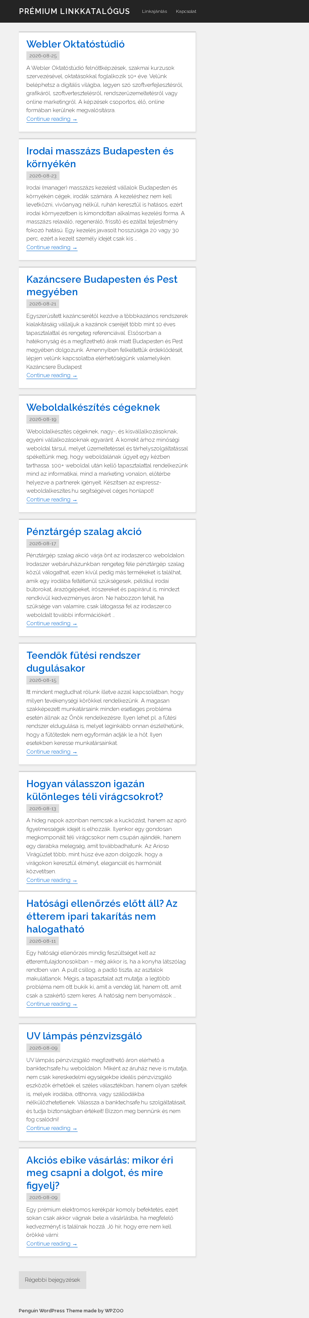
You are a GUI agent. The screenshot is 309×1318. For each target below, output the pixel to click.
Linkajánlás (154, 11)
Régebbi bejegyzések (52, 1279)
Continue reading (52, 119)
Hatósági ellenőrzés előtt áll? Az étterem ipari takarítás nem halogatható (101, 916)
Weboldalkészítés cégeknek (93, 407)
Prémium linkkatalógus (74, 11)
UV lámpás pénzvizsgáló (84, 1036)
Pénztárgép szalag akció (84, 531)
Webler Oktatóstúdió (75, 44)
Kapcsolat (186, 11)
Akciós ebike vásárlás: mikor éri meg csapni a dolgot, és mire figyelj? (99, 1173)
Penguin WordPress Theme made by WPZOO (71, 1310)
